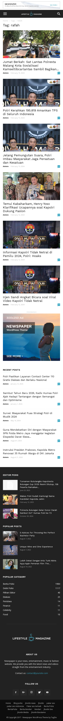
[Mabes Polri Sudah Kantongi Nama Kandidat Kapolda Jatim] (10, 500)
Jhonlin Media (23, 712)
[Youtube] (47, 692)
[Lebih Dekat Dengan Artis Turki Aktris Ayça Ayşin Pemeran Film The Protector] (10, 564)
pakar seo (51, 703)
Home (5, 21)
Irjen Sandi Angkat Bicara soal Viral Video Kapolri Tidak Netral (29, 299)
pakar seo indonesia (15, 706)
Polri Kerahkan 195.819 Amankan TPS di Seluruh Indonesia (30, 112)
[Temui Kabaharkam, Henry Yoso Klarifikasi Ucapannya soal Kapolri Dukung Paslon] (31, 186)
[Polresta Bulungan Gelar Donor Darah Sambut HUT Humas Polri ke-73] (10, 514)
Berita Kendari (26, 709)
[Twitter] (39, 692)
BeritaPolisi (12, 709)
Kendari (38, 709)
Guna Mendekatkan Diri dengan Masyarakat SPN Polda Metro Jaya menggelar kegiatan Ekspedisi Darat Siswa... (29, 433)
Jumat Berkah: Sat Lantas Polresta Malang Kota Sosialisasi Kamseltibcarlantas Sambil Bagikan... (31, 65)
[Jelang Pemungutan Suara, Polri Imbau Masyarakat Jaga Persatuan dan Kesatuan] (31, 138)
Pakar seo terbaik (34, 706)
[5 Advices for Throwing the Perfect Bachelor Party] (10, 536)
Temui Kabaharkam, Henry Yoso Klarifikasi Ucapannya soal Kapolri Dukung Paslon (28, 207)
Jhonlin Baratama (38, 712)
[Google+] (24, 692)
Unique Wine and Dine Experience (36, 546)
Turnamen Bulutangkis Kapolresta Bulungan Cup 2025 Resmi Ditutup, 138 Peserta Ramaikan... (39, 484)
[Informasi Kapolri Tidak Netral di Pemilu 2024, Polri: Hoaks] (31, 235)
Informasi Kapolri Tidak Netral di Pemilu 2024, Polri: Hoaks (27, 254)
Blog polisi (18, 703)
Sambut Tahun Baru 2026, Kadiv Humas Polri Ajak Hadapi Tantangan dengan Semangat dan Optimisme (30, 397)
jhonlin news (30, 703)
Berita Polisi (49, 706)
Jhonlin (41, 703)
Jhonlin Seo (48, 709)
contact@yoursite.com (37, 673)
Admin (6, 73)
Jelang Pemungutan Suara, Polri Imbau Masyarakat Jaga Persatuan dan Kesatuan (29, 158)
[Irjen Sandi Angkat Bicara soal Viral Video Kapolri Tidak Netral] (31, 279)
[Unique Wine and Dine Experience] (10, 550)
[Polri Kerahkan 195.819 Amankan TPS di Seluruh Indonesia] (31, 93)
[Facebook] (16, 692)
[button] (59, 14)
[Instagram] (31, 692)
